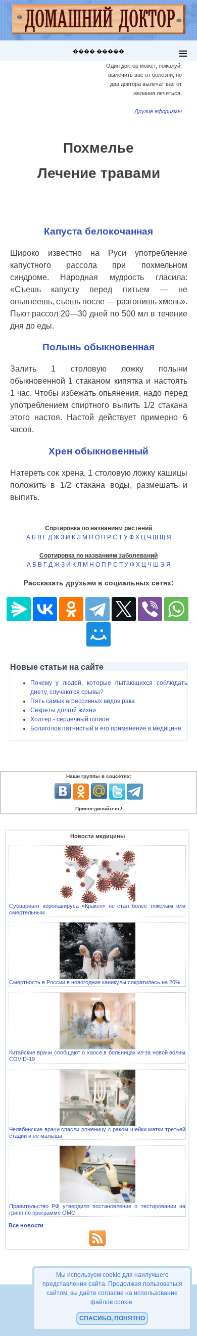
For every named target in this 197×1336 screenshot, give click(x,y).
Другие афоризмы (158, 111)
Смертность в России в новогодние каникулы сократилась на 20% (94, 982)
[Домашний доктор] (98, 20)
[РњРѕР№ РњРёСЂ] (98, 634)
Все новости (26, 1225)
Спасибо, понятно (112, 1318)
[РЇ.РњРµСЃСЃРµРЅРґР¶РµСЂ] (19, 609)
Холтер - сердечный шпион (69, 719)
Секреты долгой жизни (63, 710)
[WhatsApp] (176, 609)
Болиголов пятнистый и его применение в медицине (105, 728)
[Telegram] (97, 609)
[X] (124, 609)
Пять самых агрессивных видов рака (82, 701)
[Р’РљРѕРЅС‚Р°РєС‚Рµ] (45, 609)
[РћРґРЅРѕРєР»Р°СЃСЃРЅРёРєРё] (71, 609)
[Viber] (150, 609)
